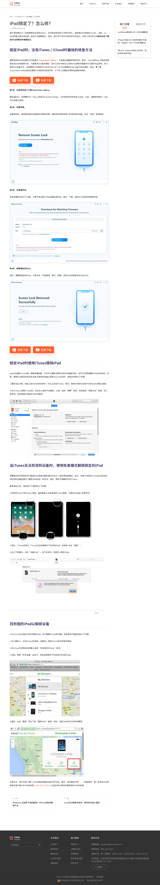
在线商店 (118, 3)
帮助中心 (144, 3)
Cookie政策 (55, 858)
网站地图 (100, 877)
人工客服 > (99, 866)
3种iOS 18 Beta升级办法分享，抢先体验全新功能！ (132, 52)
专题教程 (131, 3)
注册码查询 (75, 849)
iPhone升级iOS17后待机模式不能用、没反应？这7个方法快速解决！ (132, 41)
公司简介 (54, 844)
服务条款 (54, 853)
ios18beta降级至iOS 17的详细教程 (133, 32)
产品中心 (92, 3)
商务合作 (74, 863)
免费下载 (105, 3)
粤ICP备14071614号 (94, 880)
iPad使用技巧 (19, 17)
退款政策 (54, 863)
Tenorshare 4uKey (42, 785)
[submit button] (39, 845)
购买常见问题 (76, 858)
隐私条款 (54, 849)
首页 (81, 3)
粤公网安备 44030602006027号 (72, 880)
